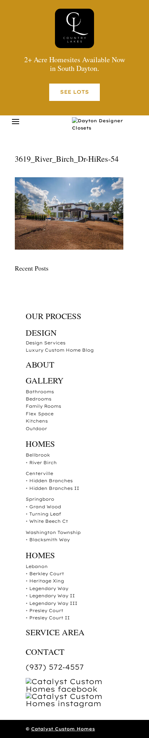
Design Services (45, 342)
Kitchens (37, 421)
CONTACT (45, 651)
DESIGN (41, 332)
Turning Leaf (45, 514)
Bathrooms (40, 391)
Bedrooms (38, 399)
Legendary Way (48, 588)
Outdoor (36, 428)
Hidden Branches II (54, 488)
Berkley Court (46, 573)
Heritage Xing (46, 581)
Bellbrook (38, 455)
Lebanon (37, 566)
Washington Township (53, 532)
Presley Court (46, 610)
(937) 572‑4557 (55, 666)
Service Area (55, 632)
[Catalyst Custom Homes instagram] (80, 703)
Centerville (39, 473)
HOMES (40, 443)
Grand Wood (45, 506)
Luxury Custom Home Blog (60, 350)
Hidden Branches (51, 480)
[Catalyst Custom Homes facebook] (80, 689)
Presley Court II (49, 617)
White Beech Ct (48, 521)
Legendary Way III (53, 603)
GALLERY (45, 380)
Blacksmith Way (49, 539)
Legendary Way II (52, 595)
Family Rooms (43, 406)
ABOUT (40, 364)
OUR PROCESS (53, 315)
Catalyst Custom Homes (63, 728)
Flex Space (40, 413)
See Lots (74, 92)
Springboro (40, 499)
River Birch (43, 462)
